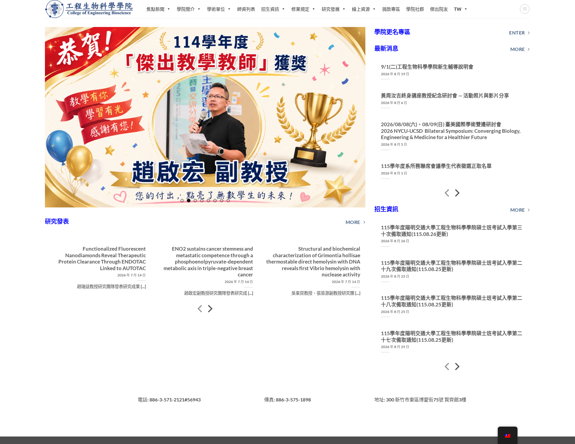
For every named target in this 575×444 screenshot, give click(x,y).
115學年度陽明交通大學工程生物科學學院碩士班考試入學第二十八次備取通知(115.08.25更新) (451, 301)
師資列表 (246, 9)
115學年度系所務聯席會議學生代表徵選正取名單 (436, 166)
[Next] (351, 117)
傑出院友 (439, 9)
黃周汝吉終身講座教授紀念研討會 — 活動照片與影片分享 (445, 96)
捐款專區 (391, 9)
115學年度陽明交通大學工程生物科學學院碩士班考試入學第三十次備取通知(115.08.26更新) (451, 231)
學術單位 (216, 9)
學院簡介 (186, 9)
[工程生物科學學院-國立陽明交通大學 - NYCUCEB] (89, 9)
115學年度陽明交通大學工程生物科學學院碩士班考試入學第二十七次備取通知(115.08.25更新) (451, 336)
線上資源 (361, 9)
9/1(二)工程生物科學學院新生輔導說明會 (427, 67)
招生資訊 (270, 9)
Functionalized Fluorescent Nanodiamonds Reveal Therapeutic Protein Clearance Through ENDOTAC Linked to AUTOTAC (102, 258)
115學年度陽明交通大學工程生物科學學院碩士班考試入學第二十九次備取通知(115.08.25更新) (451, 266)
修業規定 (300, 9)
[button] (524, 9)
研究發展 (331, 9)
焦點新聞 (155, 9)
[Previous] (59, 117)
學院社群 (415, 9)
